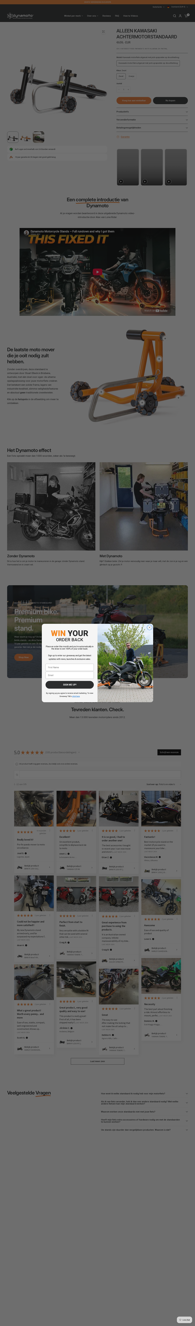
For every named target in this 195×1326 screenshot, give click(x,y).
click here (76, 696)
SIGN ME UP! (69, 684)
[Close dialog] (149, 627)
